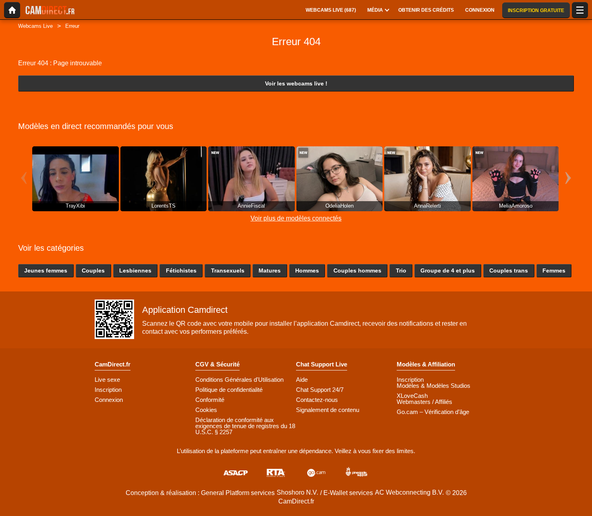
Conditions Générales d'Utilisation (239, 379)
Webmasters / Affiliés (424, 401)
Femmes (553, 270)
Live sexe (107, 379)
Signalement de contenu (327, 409)
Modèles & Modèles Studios (433, 385)
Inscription (108, 389)
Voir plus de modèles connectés (296, 218)
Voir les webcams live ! (296, 83)
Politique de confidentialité (229, 389)
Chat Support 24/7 (320, 389)
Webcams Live (35, 26)
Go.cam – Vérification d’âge (433, 411)
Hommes (307, 270)
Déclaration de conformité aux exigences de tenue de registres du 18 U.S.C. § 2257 (245, 425)
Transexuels (227, 270)
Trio (401, 270)
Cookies (206, 409)
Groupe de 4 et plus (447, 270)
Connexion (109, 399)
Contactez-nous (317, 399)
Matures (270, 270)
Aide (302, 379)
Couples (93, 270)
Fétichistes (181, 270)
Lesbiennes (135, 270)
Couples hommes (357, 270)
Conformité (209, 399)
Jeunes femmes (45, 270)
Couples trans (508, 270)
